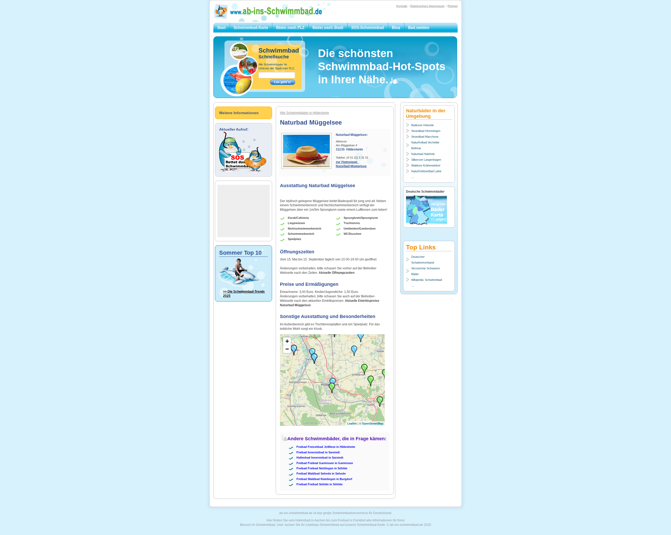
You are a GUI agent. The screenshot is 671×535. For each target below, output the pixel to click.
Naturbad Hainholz (423, 153)
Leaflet (352, 423)
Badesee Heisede (422, 125)
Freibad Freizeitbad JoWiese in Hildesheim (325, 446)
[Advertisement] (243, 211)
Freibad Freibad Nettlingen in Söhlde (321, 468)
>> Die (244, 294)
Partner (453, 6)
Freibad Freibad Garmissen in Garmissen (324, 463)
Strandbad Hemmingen (425, 130)
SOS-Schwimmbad (367, 27)
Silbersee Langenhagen (426, 159)
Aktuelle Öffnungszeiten (336, 273)
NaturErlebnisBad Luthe (426, 171)
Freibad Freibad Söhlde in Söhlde (319, 484)
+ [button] (287, 341)
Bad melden (418, 27)
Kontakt (401, 6)
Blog (396, 27)
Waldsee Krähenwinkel (425, 165)
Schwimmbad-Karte (251, 27)
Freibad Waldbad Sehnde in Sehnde (321, 473)
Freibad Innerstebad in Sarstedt (318, 452)
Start (221, 27)
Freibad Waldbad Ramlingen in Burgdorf (324, 479)
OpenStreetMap (372, 423)
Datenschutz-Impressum (427, 6)
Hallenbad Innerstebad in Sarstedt (319, 457)
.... (412, 177)
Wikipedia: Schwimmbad (426, 279)
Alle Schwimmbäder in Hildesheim (304, 113)
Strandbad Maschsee (425, 136)
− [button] (287, 349)
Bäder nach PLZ (290, 27)
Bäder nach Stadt (327, 27)
